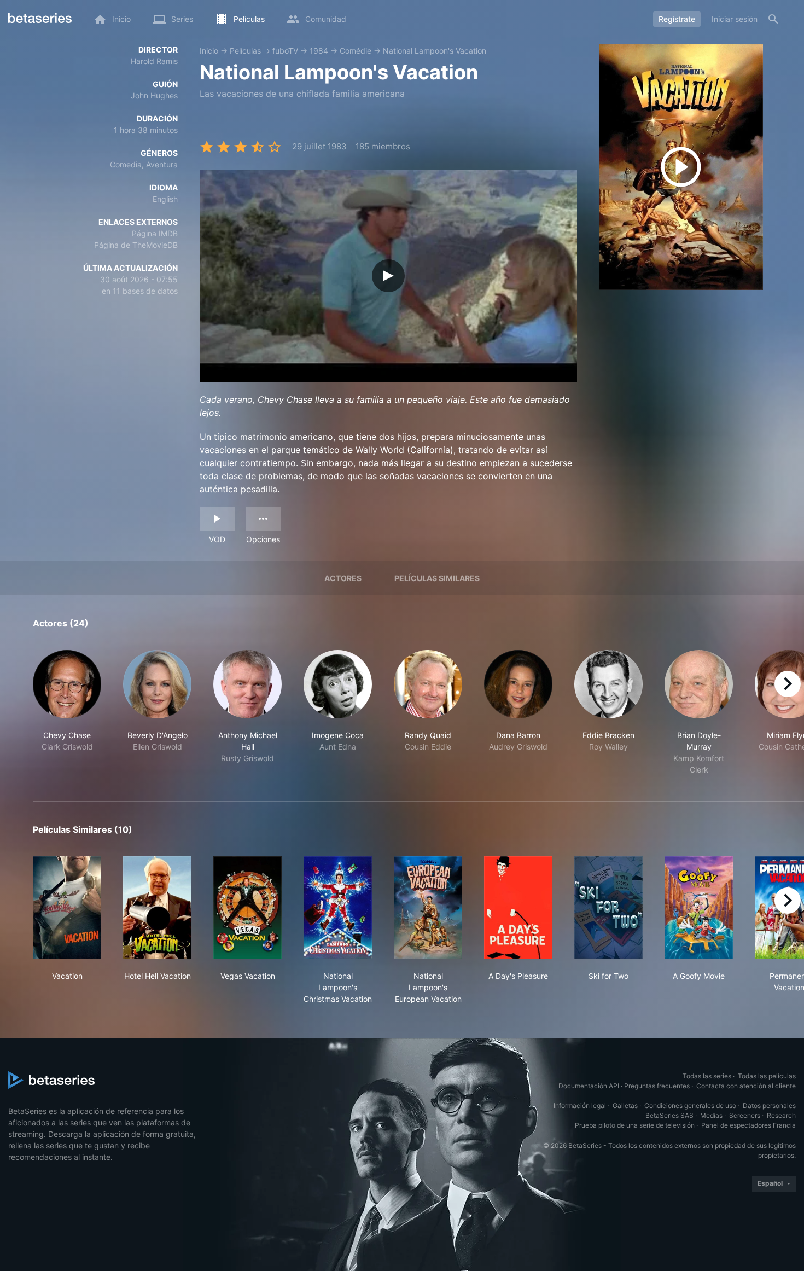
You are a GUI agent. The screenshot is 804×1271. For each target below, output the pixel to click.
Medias (711, 1115)
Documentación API (588, 1086)
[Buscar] (773, 19)
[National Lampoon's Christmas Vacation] (338, 907)
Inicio (209, 50)
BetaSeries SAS (669, 1115)
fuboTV (285, 50)
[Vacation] (67, 907)
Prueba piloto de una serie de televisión (635, 1125)
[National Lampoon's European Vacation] (428, 907)
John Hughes (154, 95)
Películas (245, 50)
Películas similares (437, 578)
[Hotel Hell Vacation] (157, 907)
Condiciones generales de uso (690, 1105)
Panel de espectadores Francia (748, 1125)
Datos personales (769, 1105)
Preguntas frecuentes (657, 1086)
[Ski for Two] (608, 907)
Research (781, 1115)
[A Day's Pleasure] (518, 907)
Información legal (580, 1105)
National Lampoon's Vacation (434, 50)
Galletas (625, 1105)
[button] (67, 712)
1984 (319, 50)
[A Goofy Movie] (699, 907)
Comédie (355, 50)
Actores (343, 578)
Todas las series (707, 1076)
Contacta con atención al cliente (746, 1086)
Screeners (744, 1115)
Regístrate (677, 19)
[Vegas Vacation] (247, 907)
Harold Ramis (154, 61)
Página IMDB (155, 233)
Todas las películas (767, 1076)
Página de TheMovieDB (136, 244)
